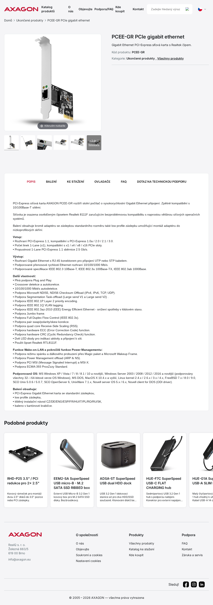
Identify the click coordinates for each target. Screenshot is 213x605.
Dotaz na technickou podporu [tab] (161, 181)
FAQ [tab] (124, 181)
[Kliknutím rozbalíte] (52, 82)
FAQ (185, 543)
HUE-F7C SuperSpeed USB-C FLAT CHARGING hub (163, 483)
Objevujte (85, 9)
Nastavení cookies (88, 561)
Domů (8, 20)
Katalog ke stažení (141, 549)
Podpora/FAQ (103, 9)
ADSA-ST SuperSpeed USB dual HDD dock (117, 480)
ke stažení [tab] (75, 181)
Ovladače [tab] (102, 181)
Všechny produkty (170, 58)
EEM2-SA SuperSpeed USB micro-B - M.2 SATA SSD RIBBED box (72, 483)
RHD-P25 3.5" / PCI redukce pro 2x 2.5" (23, 480)
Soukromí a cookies (89, 555)
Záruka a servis (192, 555)
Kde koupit (120, 9)
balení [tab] (51, 181)
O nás (70, 9)
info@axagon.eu (19, 559)
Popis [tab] (31, 181)
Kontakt (138, 9)
